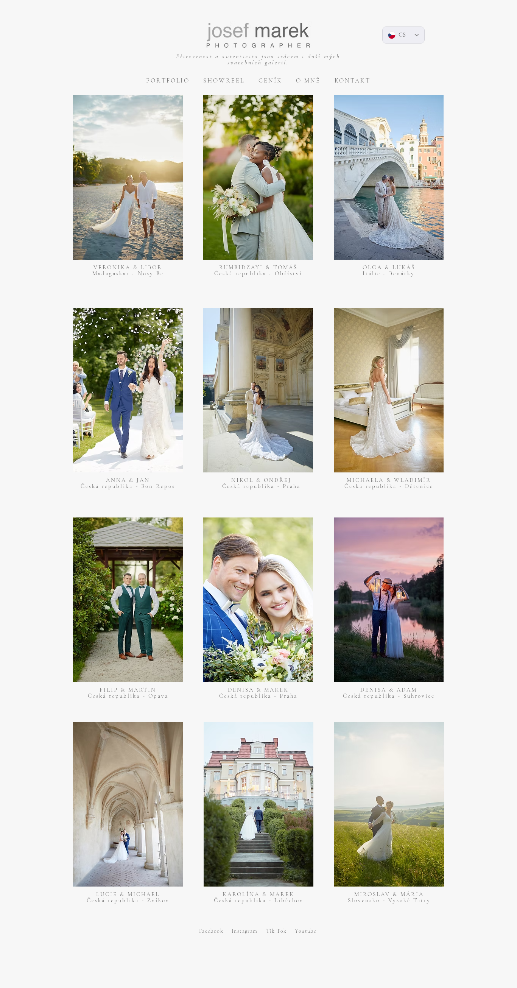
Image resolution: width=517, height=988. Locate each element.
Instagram (249, 931)
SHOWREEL (224, 80)
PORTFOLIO (168, 80)
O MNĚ (308, 80)
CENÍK (270, 80)
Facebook (215, 931)
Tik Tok (280, 931)
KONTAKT (353, 80)
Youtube (305, 931)
